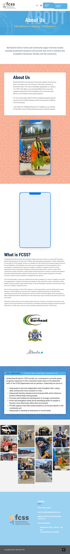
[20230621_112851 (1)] (8, 457)
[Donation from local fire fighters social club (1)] (61, 436)
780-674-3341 (46, 508)
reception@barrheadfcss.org (51, 512)
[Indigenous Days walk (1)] (26, 452)
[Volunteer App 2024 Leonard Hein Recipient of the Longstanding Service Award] (43, 430)
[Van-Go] (8, 430)
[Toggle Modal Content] (37, 5)
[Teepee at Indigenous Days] (26, 477)
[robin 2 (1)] (61, 459)
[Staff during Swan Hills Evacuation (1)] (26, 464)
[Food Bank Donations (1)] (43, 448)
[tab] (13, 373)
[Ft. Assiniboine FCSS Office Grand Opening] (26, 436)
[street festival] (8, 468)
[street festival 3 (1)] (43, 471)
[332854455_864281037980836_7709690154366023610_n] (8, 444)
